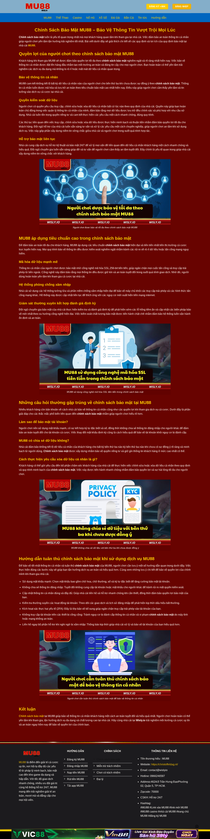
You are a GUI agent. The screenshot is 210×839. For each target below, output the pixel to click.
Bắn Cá (129, 17)
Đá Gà (115, 17)
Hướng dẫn (158, 17)
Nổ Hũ (90, 17)
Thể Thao (62, 17)
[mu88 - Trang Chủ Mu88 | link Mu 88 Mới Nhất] (38, 6)
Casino (77, 17)
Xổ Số (103, 17)
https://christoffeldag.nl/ (164, 764)
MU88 (48, 17)
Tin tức (142, 17)
